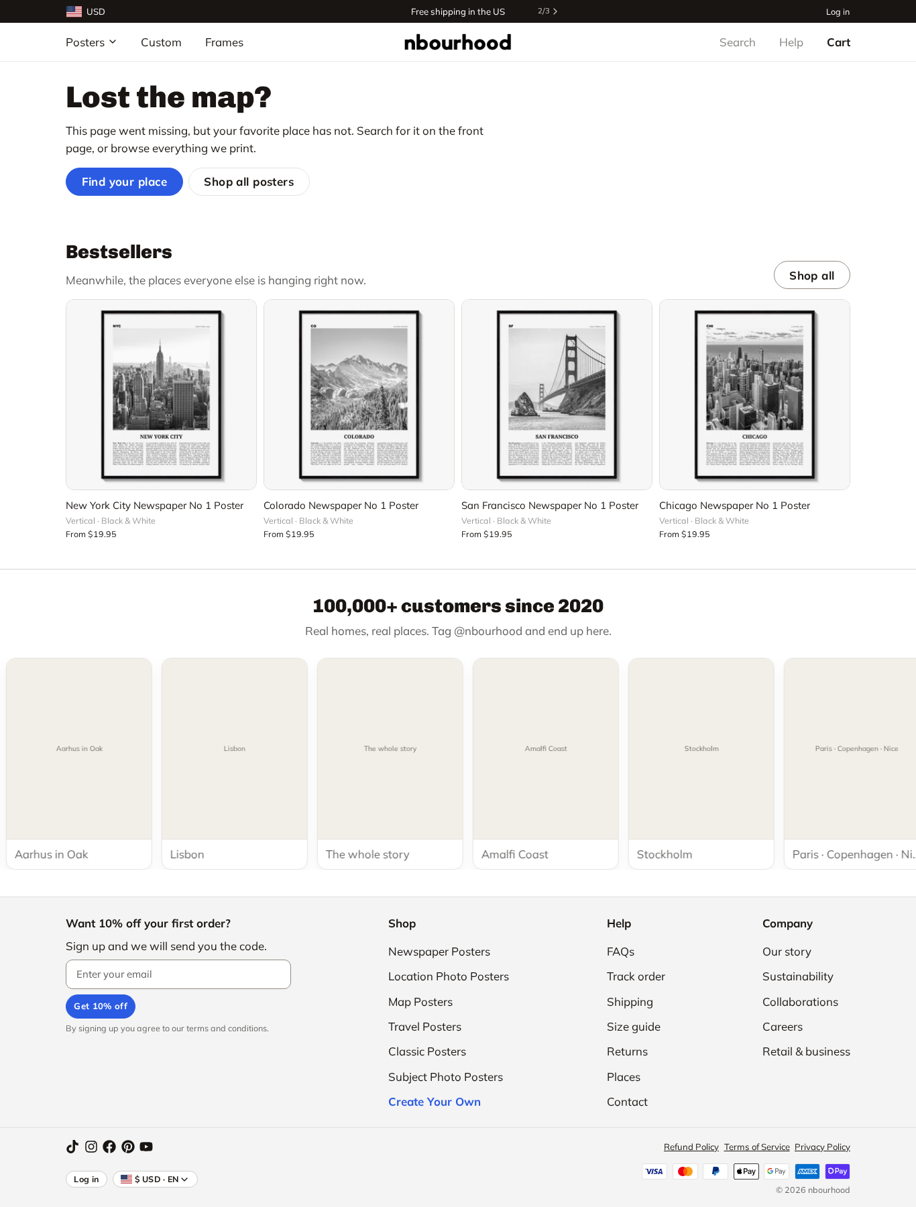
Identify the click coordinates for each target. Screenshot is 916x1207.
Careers (782, 1026)
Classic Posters (427, 1051)
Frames (224, 42)
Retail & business (806, 1051)
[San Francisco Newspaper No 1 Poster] (556, 394)
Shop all (811, 275)
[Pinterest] (128, 1146)
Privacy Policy (822, 1146)
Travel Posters (424, 1026)
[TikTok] (72, 1146)
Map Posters (420, 1001)
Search (738, 42)
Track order (636, 976)
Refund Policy (691, 1146)
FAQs (620, 951)
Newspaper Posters (439, 951)
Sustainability (798, 976)
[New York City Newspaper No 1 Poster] (161, 394)
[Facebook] (109, 1146)
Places (623, 1077)
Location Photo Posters (448, 976)
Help (791, 42)
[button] (161, 472)
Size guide (634, 1026)
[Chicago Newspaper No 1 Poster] (754, 394)
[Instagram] (91, 1146)
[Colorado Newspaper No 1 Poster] (359, 394)
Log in (838, 11)
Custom (161, 42)
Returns (627, 1051)
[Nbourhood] (457, 41)
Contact (627, 1101)
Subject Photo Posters (445, 1077)
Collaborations (800, 1001)
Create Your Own (434, 1101)
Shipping (630, 1001)
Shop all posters (249, 181)
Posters (85, 42)
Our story (786, 951)
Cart (838, 42)
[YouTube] (146, 1146)
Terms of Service (757, 1146)
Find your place (125, 181)
